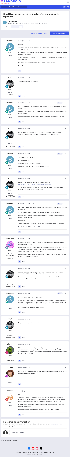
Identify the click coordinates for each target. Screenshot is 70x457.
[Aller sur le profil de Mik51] (10, 84)
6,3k (10, 253)
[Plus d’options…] (65, 41)
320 (11, 382)
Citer (23, 71)
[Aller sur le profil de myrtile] (10, 373)
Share (7, 26)
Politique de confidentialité (30, 452)
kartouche (10, 239)
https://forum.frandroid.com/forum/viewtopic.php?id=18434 (34, 184)
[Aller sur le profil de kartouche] (10, 245)
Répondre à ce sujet (59, 33)
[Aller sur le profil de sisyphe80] (5, 22)
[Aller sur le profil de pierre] (10, 350)
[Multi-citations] (19, 71)
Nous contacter (43, 452)
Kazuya (10, 391)
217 (11, 359)
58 (11, 55)
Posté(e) (24, 41)
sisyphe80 (13, 21)
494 (11, 92)
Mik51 (10, 78)
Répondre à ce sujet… (18, 432)
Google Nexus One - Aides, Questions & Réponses (33, 23)
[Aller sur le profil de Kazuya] (10, 397)
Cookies (52, 452)
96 (11, 405)
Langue (18, 452)
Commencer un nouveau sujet (38, 33)
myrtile (10, 367)
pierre (9, 344)
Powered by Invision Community (35, 454)
